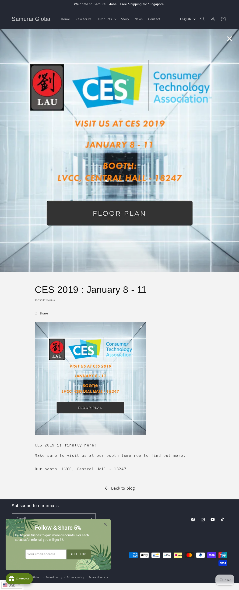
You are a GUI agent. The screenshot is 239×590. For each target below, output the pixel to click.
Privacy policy (75, 577)
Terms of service (98, 577)
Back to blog (123, 488)
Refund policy (54, 577)
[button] (106, 19)
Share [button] (43, 313)
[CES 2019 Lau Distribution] (90, 434)
